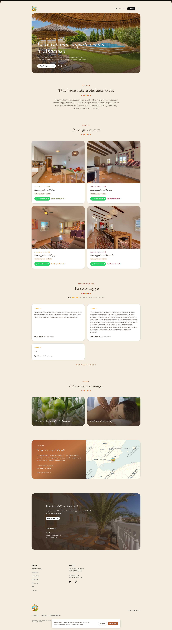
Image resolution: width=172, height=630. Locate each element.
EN (120, 8)
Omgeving (35, 583)
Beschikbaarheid (43, 198)
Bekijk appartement (58, 198)
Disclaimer (44, 615)
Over (33, 586)
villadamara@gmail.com (76, 577)
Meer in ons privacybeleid (75, 624)
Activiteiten (35, 576)
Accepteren (113, 623)
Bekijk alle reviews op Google (86, 364)
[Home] (34, 8)
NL (116, 8)
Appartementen (36, 568)
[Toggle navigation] (139, 9)
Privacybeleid (35, 615)
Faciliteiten (35, 579)
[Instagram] (76, 582)
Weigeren (102, 623)
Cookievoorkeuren (55, 615)
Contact (34, 590)
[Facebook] (70, 582)
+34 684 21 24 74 (74, 575)
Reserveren (35, 572)
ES (123, 8)
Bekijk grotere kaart (44, 472)
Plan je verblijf (63, 66)
